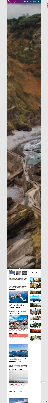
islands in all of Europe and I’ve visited (20, 384)
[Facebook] (47, 3)
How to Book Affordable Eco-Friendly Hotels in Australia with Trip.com (35, 341)
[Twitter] (47, 4)
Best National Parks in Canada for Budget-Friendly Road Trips (35, 308)
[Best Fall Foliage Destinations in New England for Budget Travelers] (35, 331)
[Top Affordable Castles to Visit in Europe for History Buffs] (35, 325)
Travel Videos (26, 1)
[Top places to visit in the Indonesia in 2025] (35, 279)
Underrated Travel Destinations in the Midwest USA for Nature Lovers (35, 295)
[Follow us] (39, 1)
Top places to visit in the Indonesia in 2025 (35, 282)
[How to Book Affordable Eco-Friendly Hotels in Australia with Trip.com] (35, 338)
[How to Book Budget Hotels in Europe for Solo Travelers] (35, 285)
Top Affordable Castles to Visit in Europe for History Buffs (35, 328)
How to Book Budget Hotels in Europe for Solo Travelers (35, 288)
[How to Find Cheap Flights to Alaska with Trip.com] (35, 298)
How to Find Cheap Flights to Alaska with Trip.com (35, 301)
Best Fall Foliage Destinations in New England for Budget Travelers (35, 334)
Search (40, 274)
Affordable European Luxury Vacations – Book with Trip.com (35, 321)
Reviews (30, 1)
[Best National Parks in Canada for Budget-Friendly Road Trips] (35, 305)
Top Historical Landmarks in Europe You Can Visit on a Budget (35, 314)
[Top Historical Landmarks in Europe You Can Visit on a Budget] (35, 311)
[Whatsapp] (47, 7)
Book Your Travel (34, 1)
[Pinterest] (47, 5)
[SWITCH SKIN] (40, 1)
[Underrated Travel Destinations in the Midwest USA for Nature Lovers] (35, 292)
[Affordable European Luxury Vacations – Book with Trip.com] (35, 318)
